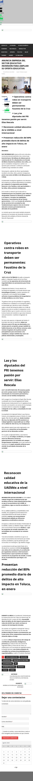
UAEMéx (11, 55)
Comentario (5, 704)
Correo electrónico (7, 721)
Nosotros (4, 52)
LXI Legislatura (7, 663)
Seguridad (21, 666)
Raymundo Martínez (9, 666)
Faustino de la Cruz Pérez (21, 660)
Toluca (5, 670)
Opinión (12, 52)
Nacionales (13, 48)
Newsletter (22, 48)
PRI (15, 663)
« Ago (15, 767)
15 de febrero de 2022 (8, 72)
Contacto (4, 45)
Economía (13, 45)
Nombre (4, 716)
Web (3, 726)
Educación (24, 657)
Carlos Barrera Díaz (12, 657)
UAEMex (12, 670)
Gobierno (4, 48)
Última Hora (19, 55)
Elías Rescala (6, 660)
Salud (26, 52)
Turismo (3, 55)
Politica (19, 52)
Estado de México (23, 45)
